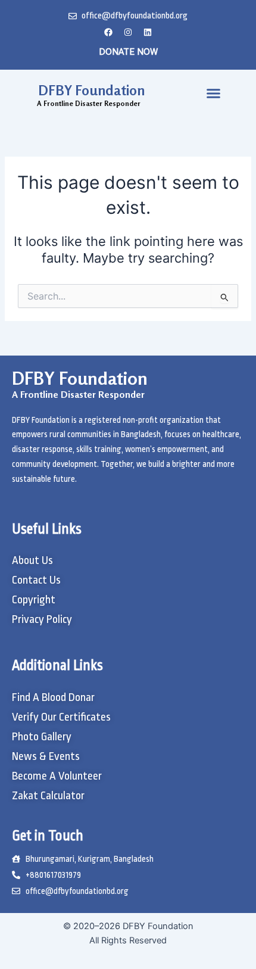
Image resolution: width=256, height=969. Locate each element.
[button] (213, 93)
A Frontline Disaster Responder (78, 394)
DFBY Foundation (91, 90)
